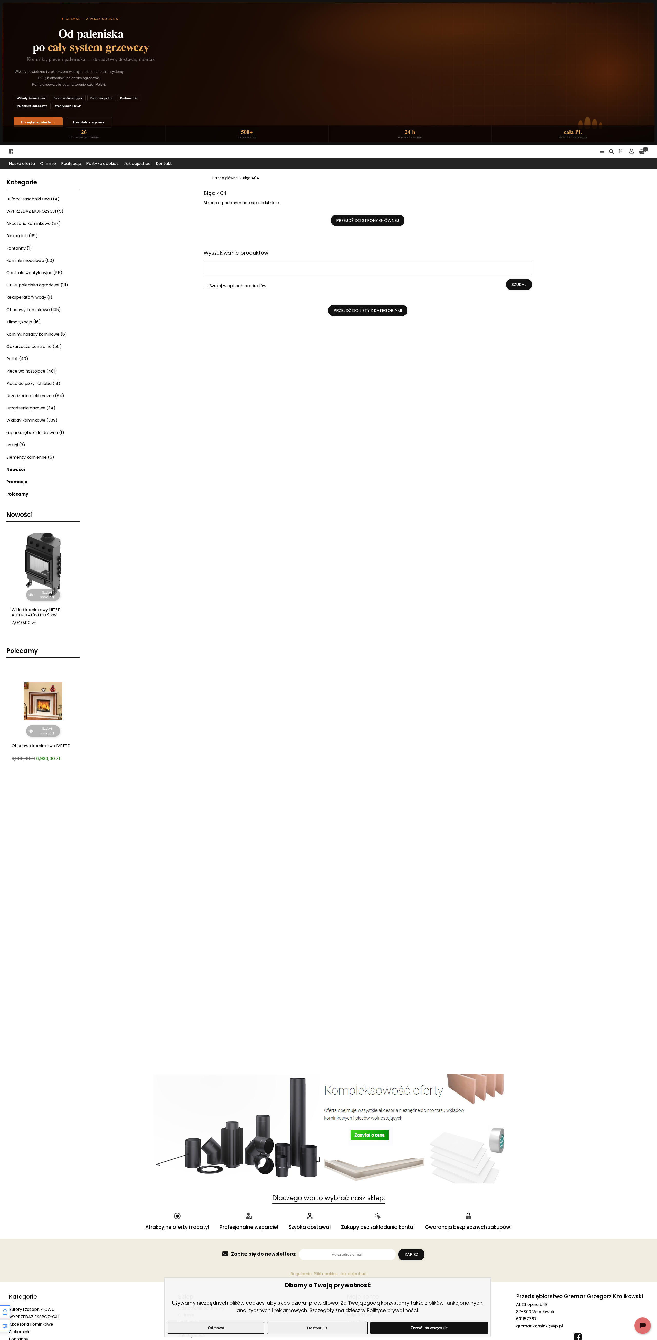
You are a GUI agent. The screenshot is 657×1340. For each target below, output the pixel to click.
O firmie (48, 164)
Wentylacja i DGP (68, 105)
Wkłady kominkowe (31, 98)
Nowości (15, 469)
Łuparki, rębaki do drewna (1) (35, 433)
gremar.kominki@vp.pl (539, 1326)
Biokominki (128, 98)
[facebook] (11, 151)
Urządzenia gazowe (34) (30, 408)
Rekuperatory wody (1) (29, 297)
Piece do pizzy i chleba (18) (33, 383)
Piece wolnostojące (68, 98)
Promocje (16, 482)
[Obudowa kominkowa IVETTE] (43, 701)
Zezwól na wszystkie (429, 1328)
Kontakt (164, 164)
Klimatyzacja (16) (23, 322)
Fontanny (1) (19, 248)
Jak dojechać (137, 164)
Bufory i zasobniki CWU (31, 1309)
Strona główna (225, 178)
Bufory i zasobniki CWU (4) (33, 199)
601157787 (526, 1319)
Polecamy (17, 494)
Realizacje (71, 164)
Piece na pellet (101, 98)
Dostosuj (315, 1328)
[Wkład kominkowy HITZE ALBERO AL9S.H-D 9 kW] (43, 565)
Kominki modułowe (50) (30, 260)
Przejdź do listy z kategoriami (368, 310)
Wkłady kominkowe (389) (31, 420)
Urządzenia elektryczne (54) (35, 396)
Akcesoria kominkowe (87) (33, 223)
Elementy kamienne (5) (30, 457)
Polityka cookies (102, 164)
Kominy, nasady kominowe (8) (36, 334)
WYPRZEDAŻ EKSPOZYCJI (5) (34, 211)
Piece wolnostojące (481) (31, 371)
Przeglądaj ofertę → (38, 122)
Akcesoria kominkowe (31, 1324)
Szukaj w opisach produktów (237, 286)
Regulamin (301, 1274)
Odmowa (216, 1328)
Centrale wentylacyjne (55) (34, 273)
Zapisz (411, 1254)
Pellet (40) (17, 359)
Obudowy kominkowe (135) (33, 310)
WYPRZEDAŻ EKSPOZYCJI (34, 1316)
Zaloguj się (631, 151)
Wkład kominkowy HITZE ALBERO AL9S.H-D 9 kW (36, 612)
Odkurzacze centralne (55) (34, 346)
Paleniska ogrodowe (32, 105)
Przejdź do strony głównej (367, 220)
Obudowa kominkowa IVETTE (41, 746)
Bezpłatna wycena (88, 122)
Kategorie (21, 182)
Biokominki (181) (22, 236)
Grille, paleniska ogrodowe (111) (37, 285)
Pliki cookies (325, 1274)
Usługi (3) (15, 445)
